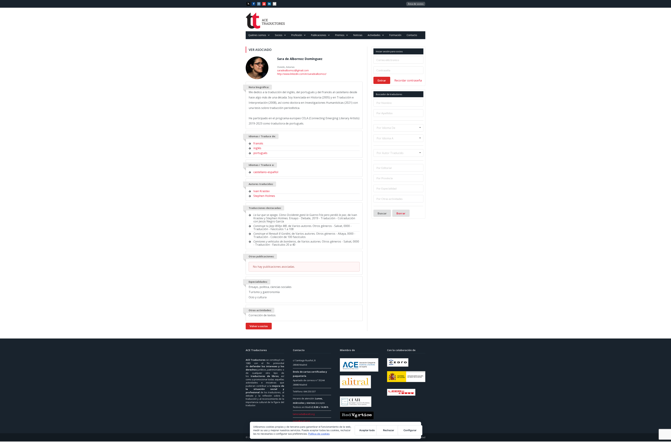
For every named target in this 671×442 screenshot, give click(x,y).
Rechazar (388, 430)
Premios (339, 35)
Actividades (374, 35)
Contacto (412, 35)
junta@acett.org (301, 420)
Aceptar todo (367, 430)
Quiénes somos (257, 35)
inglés (257, 147)
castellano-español (265, 171)
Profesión (296, 35)
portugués (260, 152)
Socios (278, 35)
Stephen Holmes (264, 195)
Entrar (382, 80)
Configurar (410, 430)
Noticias (357, 35)
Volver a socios (259, 325)
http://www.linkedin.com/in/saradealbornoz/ (300, 73)
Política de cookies (319, 433)
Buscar (382, 213)
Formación (395, 35)
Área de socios (416, 3)
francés (258, 143)
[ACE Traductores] (265, 19)
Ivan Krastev (261, 191)
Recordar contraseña (408, 80)
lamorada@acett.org (304, 413)
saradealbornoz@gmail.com (292, 70)
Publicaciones (318, 35)
